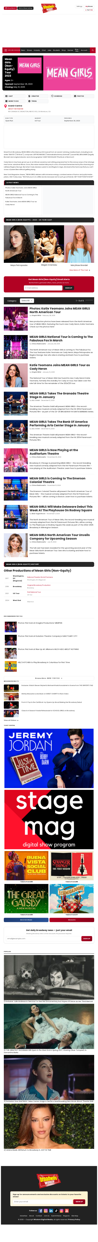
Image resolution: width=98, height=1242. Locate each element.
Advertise (23, 1216)
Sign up (86, 939)
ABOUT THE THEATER (15, 109)
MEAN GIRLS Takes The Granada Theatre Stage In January (59, 395)
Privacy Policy (74, 1219)
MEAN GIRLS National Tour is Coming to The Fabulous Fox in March (61, 338)
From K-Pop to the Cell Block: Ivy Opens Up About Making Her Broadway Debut (52, 702)
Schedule (58, 96)
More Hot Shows (26, 920)
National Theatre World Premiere (40, 577)
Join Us (46, 1216)
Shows (29, 50)
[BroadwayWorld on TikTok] (56, 1211)
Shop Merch (11, 8)
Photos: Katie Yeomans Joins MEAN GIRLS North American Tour (60, 310)
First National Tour (34, 592)
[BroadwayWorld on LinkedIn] (51, 1211)
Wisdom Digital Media (43, 1219)
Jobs (49, 50)
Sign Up (68, 288)
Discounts (72, 920)
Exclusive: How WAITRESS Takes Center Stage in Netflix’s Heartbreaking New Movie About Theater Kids (48, 1101)
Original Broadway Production (39, 585)
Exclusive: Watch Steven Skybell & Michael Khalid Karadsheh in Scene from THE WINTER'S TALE (57, 685)
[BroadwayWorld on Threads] (61, 1211)
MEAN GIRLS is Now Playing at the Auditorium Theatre (54, 452)
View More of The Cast (78, 270)
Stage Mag (77, 50)
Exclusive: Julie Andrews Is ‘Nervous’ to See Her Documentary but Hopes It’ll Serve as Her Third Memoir (48, 1001)
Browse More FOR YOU (47, 678)
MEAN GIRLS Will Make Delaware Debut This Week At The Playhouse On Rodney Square (61, 508)
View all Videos (10, 720)
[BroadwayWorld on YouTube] (67, 1211)
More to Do (13, 101)
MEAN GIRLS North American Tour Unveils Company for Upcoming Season (60, 537)
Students (56, 50)
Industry (37, 50)
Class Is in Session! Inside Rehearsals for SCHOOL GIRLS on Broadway (48, 710)
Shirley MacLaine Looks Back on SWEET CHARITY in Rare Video (45, 694)
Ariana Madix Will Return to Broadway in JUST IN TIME (27, 1150)
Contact (39, 1216)
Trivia (34, 101)
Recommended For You (13, 616)
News (23, 50)
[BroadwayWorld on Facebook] (40, 1211)
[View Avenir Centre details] (49, 137)
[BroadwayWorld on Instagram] (46, 1211)
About (31, 1216)
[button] (93, 50)
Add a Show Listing (25, 8)
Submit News (56, 1216)
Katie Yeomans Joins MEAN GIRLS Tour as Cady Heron (60, 367)
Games (70, 50)
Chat (44, 50)
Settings (79, 6)
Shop (63, 50)
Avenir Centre (15, 105)
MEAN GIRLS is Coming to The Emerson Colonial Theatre (57, 480)
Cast (10, 96)
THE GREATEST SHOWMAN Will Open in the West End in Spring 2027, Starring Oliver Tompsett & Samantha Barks (45, 1051)
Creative (35, 96)
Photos (80, 96)
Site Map (74, 1216)
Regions (66, 1216)
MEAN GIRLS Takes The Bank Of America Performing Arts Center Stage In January (60, 423)
